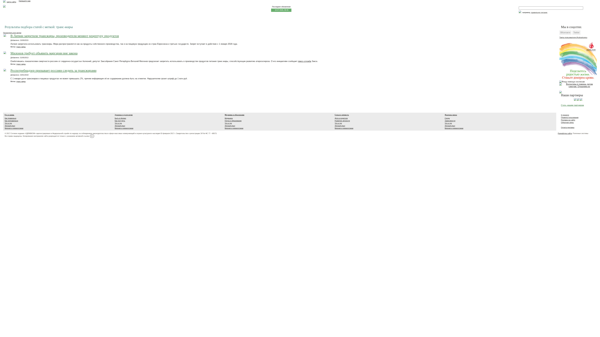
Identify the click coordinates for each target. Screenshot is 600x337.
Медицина (229, 118)
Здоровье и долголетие (124, 115)
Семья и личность (342, 115)
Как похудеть (120, 121)
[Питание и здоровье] (578, 100)
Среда (447, 118)
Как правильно (10, 118)
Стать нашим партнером (572, 105)
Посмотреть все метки (12, 33)
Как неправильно (11, 121)
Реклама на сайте (568, 120)
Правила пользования (569, 117)
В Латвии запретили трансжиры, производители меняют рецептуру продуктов (64, 36)
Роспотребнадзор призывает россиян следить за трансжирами (53, 70)
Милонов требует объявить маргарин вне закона (44, 53)
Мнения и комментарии (14, 128)
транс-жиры (21, 47)
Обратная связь (567, 122)
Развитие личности (342, 121)
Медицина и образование (234, 115)
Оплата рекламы (567, 127)
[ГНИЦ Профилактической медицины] (581, 100)
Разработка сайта (565, 133)
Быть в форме (120, 118)
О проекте (565, 115)
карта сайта (11, 2)
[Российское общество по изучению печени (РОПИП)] (575, 100)
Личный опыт (10, 126)
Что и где (8, 123)
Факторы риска (451, 115)
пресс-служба (304, 61)
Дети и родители (341, 118)
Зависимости (450, 121)
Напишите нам (24, 1)
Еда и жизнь (9, 115)
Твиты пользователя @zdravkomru (573, 37)
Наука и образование (233, 121)
